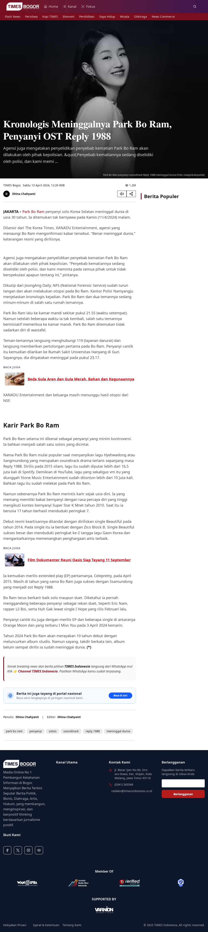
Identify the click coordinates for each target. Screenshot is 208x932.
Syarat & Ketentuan (46, 925)
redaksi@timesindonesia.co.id (131, 791)
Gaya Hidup (107, 16)
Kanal (72, 6)
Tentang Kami (72, 925)
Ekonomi (68, 16)
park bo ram (14, 731)
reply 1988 (93, 731)
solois (52, 731)
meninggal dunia (118, 731)
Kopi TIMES (50, 16)
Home (53, 6)
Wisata (124, 16)
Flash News (12, 16)
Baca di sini (120, 695)
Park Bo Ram (33, 211)
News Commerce (163, 16)
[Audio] (122, 194)
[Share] (131, 194)
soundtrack (71, 731)
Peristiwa (31, 16)
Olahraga (140, 16)
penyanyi (35, 731)
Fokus (90, 6)
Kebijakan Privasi (14, 925)
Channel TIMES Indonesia (38, 671)
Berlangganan (183, 794)
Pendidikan (86, 16)
